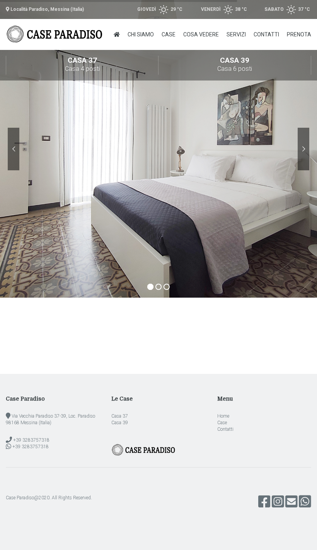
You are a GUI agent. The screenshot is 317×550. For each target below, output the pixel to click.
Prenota (299, 34)
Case (169, 34)
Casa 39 (234, 64)
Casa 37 (82, 64)
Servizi (236, 34)
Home (223, 416)
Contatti (266, 34)
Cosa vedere (201, 34)
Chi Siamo (141, 34)
